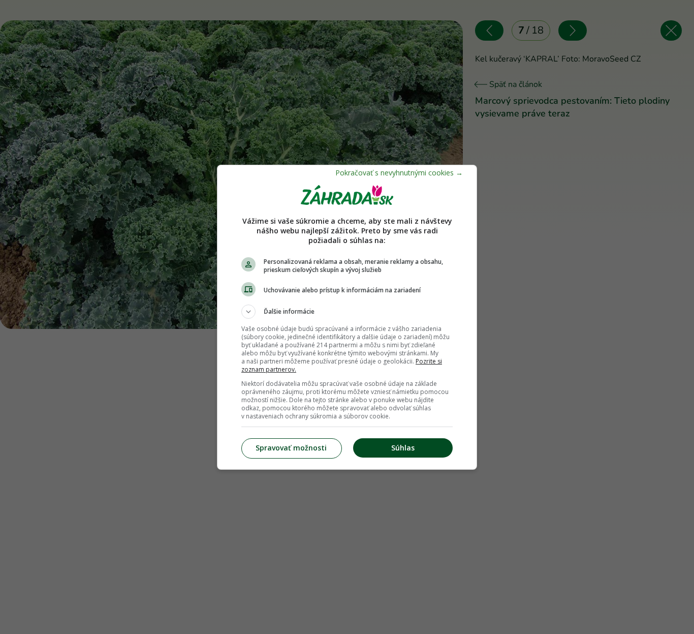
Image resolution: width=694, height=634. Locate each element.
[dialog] (347, 317)
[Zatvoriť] (399, 172)
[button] (347, 312)
